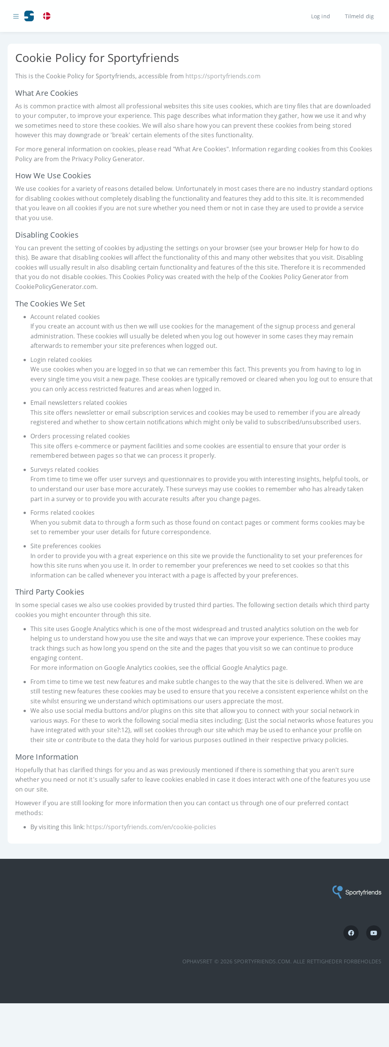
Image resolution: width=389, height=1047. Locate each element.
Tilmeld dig (359, 15)
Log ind (320, 15)
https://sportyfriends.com (223, 76)
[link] (48, 16)
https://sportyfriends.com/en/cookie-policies (151, 827)
